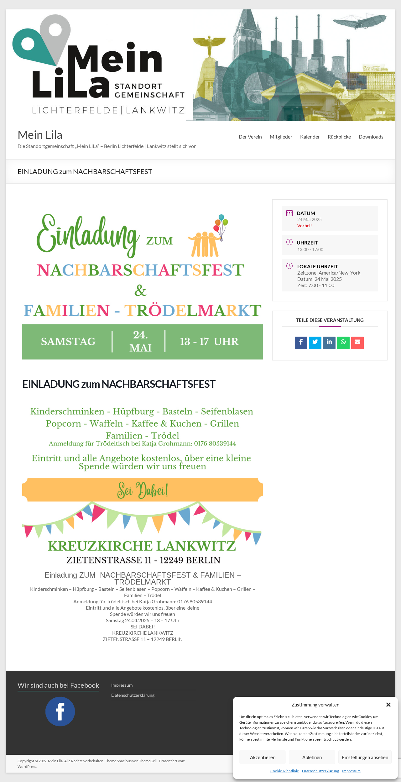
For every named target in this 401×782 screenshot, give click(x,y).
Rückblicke (339, 136)
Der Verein (250, 136)
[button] (388, 704)
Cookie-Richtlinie (284, 771)
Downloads (371, 136)
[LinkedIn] (329, 343)
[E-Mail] (357, 343)
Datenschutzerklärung (320, 771)
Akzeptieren (262, 757)
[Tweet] (315, 343)
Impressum (351, 771)
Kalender (310, 136)
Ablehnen (312, 757)
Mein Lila (40, 134)
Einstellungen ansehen (365, 757)
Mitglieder (281, 136)
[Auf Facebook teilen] (301, 343)
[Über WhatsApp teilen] (343, 343)
